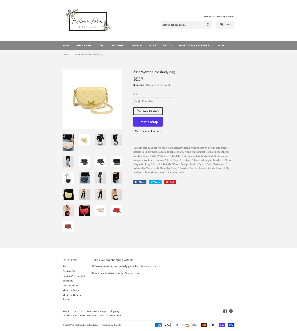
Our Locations (71, 285)
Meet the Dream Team (72, 297)
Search (66, 266)
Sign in (207, 17)
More (221, 46)
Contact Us (69, 271)
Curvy (166, 46)
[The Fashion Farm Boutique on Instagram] (231, 312)
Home (66, 46)
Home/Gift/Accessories (194, 46)
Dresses (137, 46)
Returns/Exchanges (74, 276)
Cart (227, 25)
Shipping (138, 85)
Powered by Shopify (111, 325)
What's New (83, 46)
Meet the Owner (72, 290)
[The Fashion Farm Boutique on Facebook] (225, 312)
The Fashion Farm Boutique (84, 325)
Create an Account (225, 17)
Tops (100, 46)
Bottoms (118, 46)
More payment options (148, 131)
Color (136, 94)
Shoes (152, 46)
